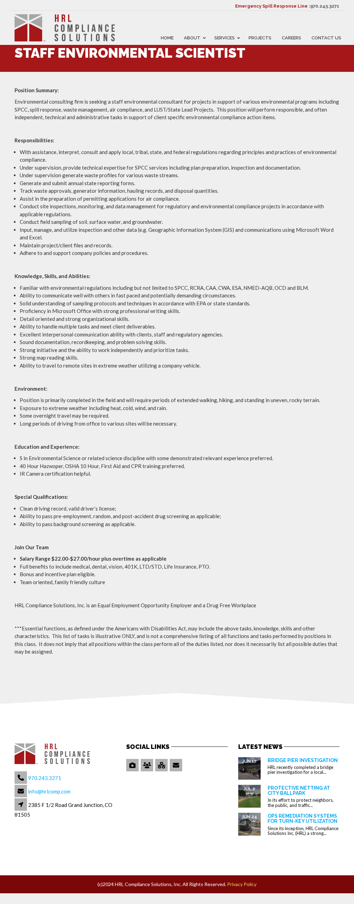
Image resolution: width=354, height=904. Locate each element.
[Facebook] (147, 765)
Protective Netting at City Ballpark (299, 790)
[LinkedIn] (162, 765)
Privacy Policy (242, 884)
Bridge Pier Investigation (303, 760)
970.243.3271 (324, 6)
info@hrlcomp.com (49, 791)
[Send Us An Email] (176, 765)
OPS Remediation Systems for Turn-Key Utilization (302, 818)
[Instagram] (133, 765)
